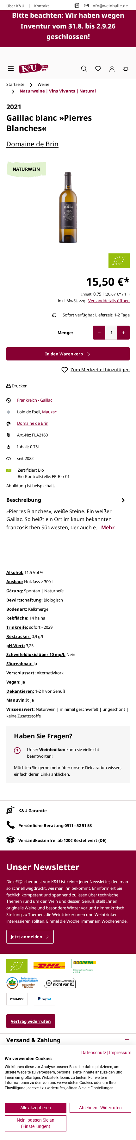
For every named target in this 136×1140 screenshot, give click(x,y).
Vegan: (13, 682)
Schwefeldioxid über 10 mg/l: (35, 654)
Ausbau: (14, 581)
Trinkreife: (17, 627)
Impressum (120, 1052)
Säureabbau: (19, 663)
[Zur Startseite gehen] (33, 68)
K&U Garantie (32, 810)
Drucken (19, 386)
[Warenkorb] (126, 68)
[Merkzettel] (98, 68)
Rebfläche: (17, 618)
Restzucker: (18, 636)
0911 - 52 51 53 (78, 825)
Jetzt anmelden (27, 936)
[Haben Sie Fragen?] (68, 754)
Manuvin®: (17, 700)
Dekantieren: (20, 691)
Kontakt (41, 6)
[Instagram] (76, 5)
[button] (68, 1040)
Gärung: (14, 591)
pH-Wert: (15, 645)
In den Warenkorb (64, 354)
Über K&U (15, 6)
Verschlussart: (21, 673)
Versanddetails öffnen (109, 300)
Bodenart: (16, 609)
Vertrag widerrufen (31, 1021)
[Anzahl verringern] (99, 333)
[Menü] (11, 68)
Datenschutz (93, 1052)
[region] (68, 207)
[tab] (66, 513)
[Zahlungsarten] (17, 998)
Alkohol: (14, 572)
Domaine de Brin (32, 143)
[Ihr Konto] (112, 68)
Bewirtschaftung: (24, 600)
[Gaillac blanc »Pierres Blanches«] (68, 207)
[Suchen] (84, 68)
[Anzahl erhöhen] (123, 333)
